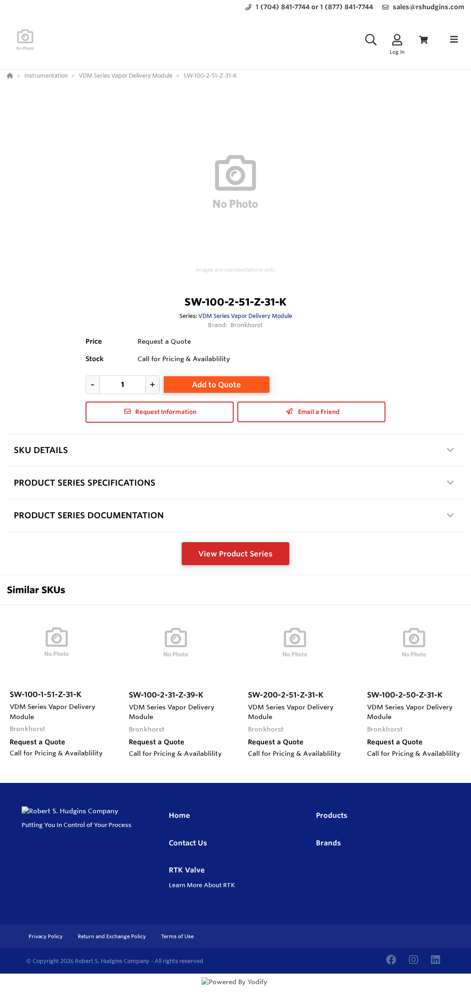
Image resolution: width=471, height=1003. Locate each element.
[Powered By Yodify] (235, 990)
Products (331, 815)
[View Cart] (423, 40)
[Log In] (397, 40)
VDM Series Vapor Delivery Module (245, 315)
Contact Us (188, 843)
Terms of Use (177, 936)
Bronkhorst (246, 325)
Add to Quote (216, 384)
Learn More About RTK (202, 885)
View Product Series (235, 553)
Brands (328, 843)
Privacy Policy (46, 936)
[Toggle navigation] (454, 39)
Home (179, 815)
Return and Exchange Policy (112, 936)
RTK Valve (187, 870)
